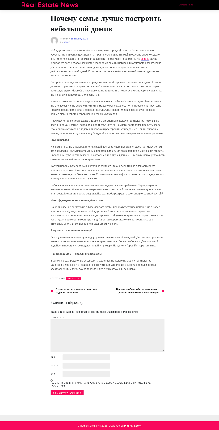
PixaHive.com (132, 425)
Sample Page (186, 4)
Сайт (53, 374)
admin (66, 42)
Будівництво (73, 278)
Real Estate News (49, 4)
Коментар (57, 317)
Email (54, 365)
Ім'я (53, 357)
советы (145, 58)
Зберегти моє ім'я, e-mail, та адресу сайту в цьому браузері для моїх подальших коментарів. (101, 384)
